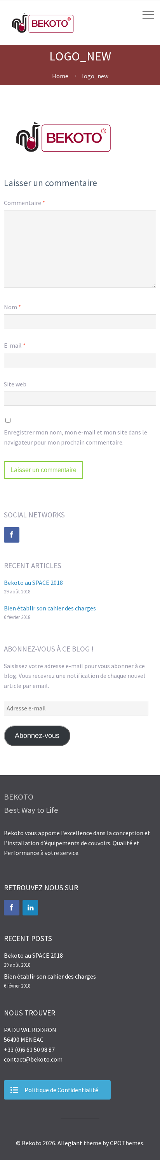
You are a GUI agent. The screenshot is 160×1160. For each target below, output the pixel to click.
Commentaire (24, 203)
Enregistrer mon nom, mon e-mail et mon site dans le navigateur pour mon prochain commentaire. (75, 437)
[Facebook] (11, 535)
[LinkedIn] (30, 907)
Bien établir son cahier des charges (50, 608)
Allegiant (69, 1143)
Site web (15, 384)
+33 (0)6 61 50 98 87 (29, 1049)
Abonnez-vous (37, 735)
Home (60, 76)
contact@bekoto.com (33, 1059)
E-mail (15, 345)
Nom (12, 307)
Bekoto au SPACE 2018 (33, 582)
